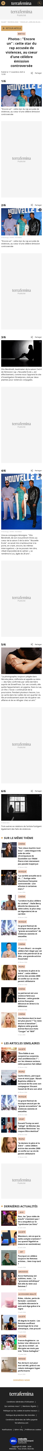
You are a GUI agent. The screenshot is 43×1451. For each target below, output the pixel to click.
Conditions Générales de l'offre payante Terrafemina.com (21, 1421)
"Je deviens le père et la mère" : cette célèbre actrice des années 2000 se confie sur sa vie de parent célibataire (29, 976)
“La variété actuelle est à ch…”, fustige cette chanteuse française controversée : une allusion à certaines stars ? (29, 882)
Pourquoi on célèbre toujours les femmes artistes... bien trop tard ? (29, 1260)
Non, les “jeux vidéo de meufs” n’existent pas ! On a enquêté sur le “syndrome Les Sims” (28, 1220)
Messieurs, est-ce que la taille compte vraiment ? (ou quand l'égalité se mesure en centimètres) (29, 1240)
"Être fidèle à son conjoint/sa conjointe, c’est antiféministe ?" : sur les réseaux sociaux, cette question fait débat (29, 1058)
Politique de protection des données (20, 1415)
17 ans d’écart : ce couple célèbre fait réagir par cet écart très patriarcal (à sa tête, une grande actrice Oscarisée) (30, 953)
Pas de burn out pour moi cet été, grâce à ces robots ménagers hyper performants (29, 1367)
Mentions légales (29, 1406)
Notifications (7, 1429)
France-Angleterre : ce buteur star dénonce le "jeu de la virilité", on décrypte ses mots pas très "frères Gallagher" (29, 1345)
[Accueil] (21, 3)
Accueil (3, 22)
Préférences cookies (33, 1429)
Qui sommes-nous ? (12, 1406)
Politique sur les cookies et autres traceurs (20, 1411)
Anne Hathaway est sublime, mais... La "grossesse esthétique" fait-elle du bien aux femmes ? (29, 1281)
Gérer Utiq (18, 1429)
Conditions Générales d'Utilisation (20, 1402)
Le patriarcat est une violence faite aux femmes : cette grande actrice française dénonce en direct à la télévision (28, 1000)
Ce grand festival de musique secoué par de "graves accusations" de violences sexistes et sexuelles (29, 931)
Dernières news (13, 22)
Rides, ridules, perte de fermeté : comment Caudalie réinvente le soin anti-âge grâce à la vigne (29, 1303)
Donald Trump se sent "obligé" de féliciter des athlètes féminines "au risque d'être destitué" (29, 1127)
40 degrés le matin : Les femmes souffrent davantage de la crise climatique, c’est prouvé (29, 1324)
